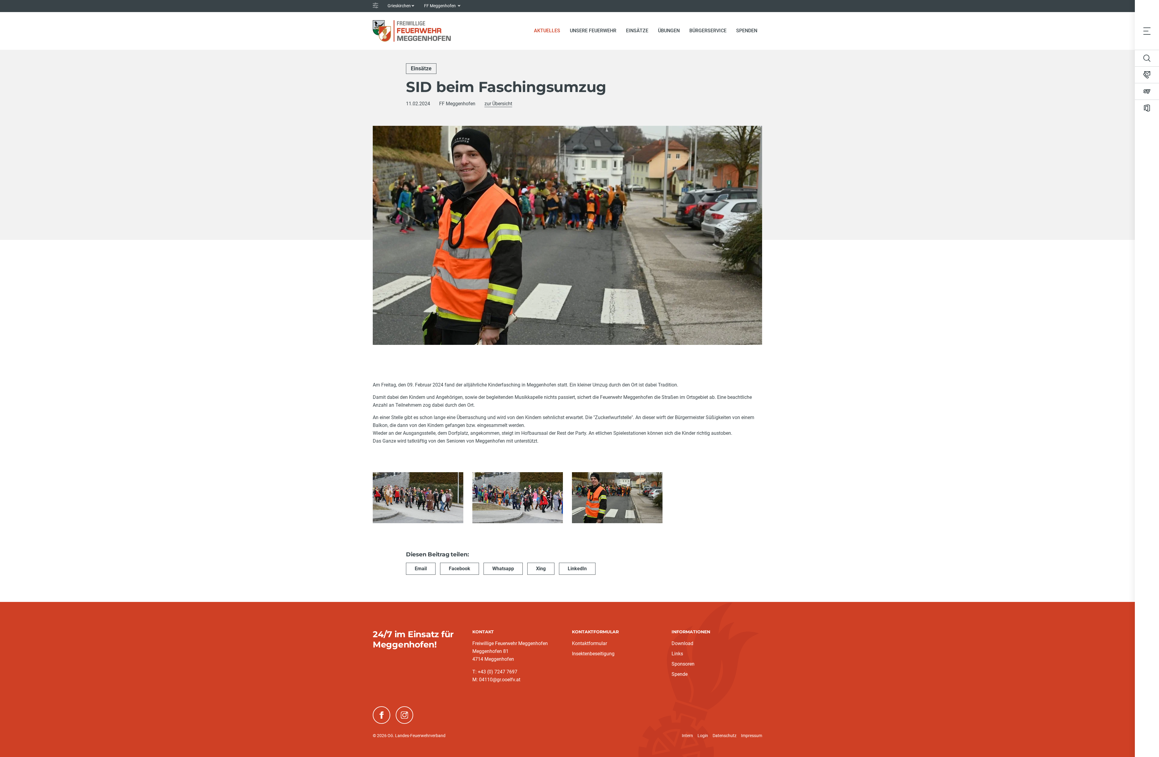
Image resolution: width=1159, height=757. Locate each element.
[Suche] (1147, 58)
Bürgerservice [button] (707, 30)
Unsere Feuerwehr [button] (593, 30)
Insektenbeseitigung (593, 654)
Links (677, 654)
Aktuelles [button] (547, 30)
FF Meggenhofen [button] (440, 5)
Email (421, 568)
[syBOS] (1147, 91)
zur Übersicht (498, 104)
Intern (687, 735)
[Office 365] (1147, 108)
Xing (541, 568)
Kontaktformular (589, 643)
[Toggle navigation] (1147, 30)
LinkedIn (577, 568)
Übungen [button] (669, 30)
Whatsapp (503, 568)
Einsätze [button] (637, 30)
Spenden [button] (746, 30)
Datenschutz (724, 735)
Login (703, 735)
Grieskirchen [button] (399, 5)
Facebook (459, 568)
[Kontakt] (1147, 75)
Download (682, 643)
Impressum (751, 735)
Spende (680, 674)
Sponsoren (683, 664)
